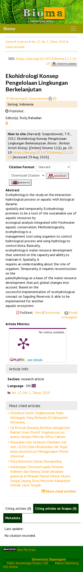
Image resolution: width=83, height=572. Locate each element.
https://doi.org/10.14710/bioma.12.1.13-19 (46, 61)
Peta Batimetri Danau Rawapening (35, 461)
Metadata (12, 518)
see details (34, 360)
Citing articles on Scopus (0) (56, 508)
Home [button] (10, 42)
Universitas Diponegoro (49, 559)
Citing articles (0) (18, 508)
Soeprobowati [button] (15, 47)
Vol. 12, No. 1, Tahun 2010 (48, 42)
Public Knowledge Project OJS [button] (27, 563)
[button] (7, 122)
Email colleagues (69, 314)
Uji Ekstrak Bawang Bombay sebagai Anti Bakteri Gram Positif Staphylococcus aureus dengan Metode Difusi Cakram (39, 432)
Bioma (9, 28)
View (38, 312)
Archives (22, 42)
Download (52, 312)
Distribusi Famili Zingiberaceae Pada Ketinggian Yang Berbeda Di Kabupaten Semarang (38, 417)
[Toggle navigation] (73, 28)
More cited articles (60, 491)
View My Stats (26, 550)
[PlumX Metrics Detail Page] (23, 343)
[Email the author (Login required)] (54, 98)
